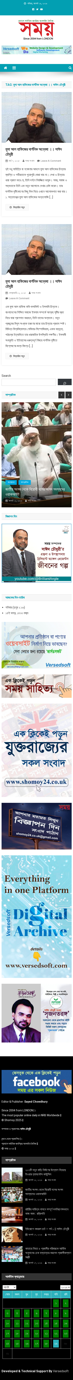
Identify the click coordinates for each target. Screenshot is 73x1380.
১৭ (7, 1333)
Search (6, 376)
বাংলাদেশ (11, 482)
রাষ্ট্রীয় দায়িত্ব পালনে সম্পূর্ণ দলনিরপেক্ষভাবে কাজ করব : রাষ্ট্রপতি (46, 1211)
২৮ (46, 1343)
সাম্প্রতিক (24, 482)
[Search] (65, 382)
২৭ (36, 1343)
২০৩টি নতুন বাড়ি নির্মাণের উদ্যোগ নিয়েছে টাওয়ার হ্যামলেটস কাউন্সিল (45, 1172)
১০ (7, 1323)
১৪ (46, 1323)
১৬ (65, 1323)
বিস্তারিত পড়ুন (19, 207)
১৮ (17, 1333)
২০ (36, 1333)
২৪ (7, 1343)
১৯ (26, 1333)
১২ (26, 1323)
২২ (55, 1333)
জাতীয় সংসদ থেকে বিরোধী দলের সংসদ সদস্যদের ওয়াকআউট (35, 492)
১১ (17, 1323)
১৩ (36, 1323)
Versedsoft (61, 1371)
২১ (46, 1333)
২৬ (26, 1343)
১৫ (56, 1323)
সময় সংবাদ (29, 160)
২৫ (17, 1343)
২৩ (65, 1333)
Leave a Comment (51, 160)
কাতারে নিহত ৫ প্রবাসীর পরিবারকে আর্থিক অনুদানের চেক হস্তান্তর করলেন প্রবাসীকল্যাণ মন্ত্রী (48, 1253)
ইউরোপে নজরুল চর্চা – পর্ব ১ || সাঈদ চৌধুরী (47, 1229)
